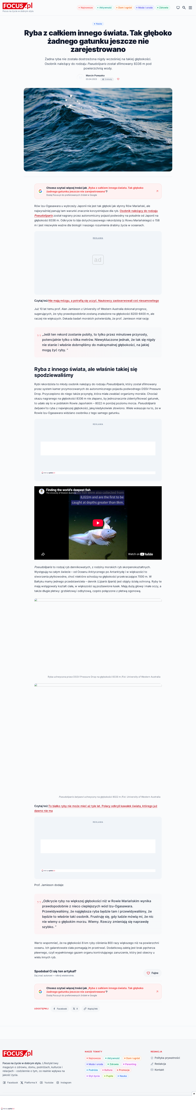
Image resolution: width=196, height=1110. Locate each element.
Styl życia (94, 1076)
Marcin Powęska (95, 75)
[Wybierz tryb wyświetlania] (178, 7)
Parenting (130, 1064)
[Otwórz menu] (190, 8)
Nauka (123, 1076)
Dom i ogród (125, 7)
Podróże (93, 1070)
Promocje (124, 1070)
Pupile (109, 1076)
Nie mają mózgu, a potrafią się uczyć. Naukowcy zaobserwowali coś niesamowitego (103, 300)
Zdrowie (163, 7)
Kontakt (159, 1069)
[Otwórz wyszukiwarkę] (184, 7)
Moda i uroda (145, 7)
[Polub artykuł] (118, 79)
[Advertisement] (98, 448)
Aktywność (105, 7)
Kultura (108, 1070)
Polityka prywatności (167, 1057)
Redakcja (160, 1063)
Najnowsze (87, 7)
